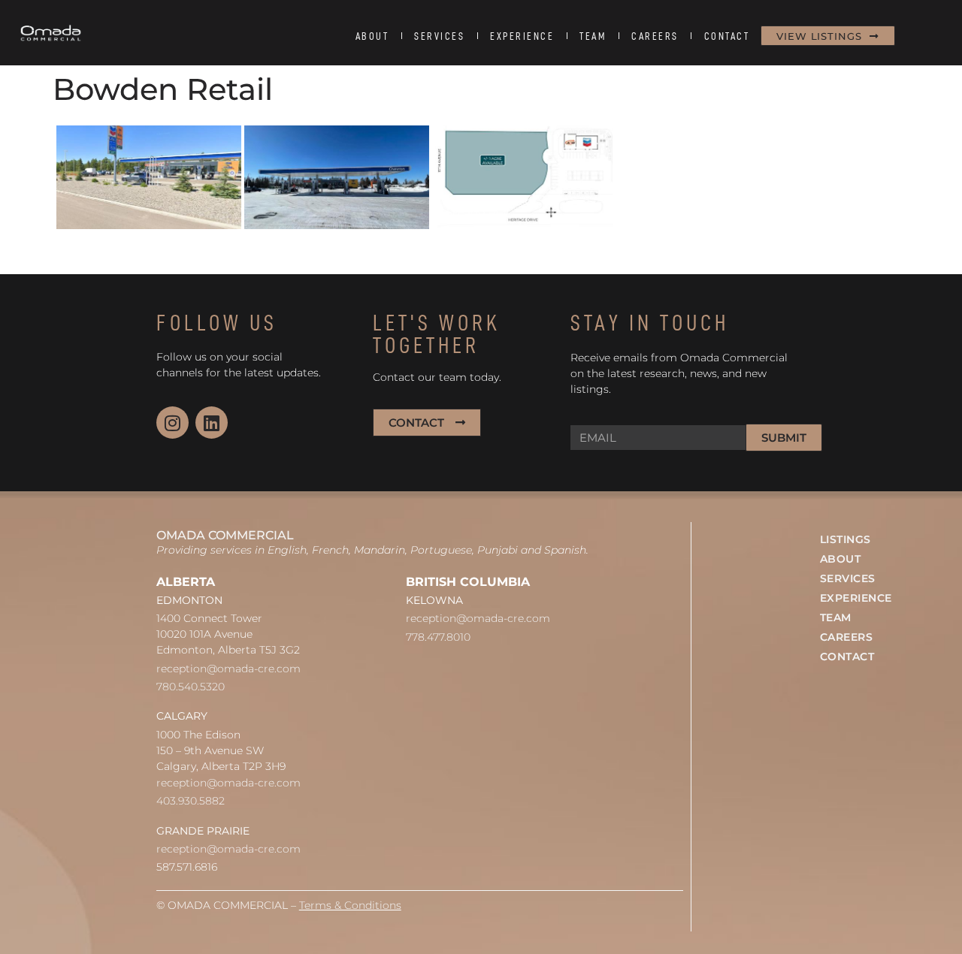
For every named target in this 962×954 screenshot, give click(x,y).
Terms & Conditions (350, 905)
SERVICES (439, 36)
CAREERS (655, 36)
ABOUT (372, 36)
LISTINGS (845, 539)
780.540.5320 (190, 686)
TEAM (592, 36)
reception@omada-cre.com (228, 668)
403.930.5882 (190, 801)
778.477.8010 (438, 637)
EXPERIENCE (522, 36)
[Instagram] (172, 422)
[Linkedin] (211, 422)
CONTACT (727, 36)
